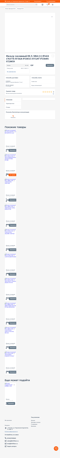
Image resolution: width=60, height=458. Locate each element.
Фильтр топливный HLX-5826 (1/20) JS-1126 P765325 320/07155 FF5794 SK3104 (10, 344)
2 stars (45, 92)
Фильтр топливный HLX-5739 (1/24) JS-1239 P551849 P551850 (10, 270)
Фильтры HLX (20, 8)
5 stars (51, 92)
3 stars (47, 92)
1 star (43, 92)
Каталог (33, 420)
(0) (53, 93)
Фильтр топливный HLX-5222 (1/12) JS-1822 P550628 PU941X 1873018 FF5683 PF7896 (10, 171)
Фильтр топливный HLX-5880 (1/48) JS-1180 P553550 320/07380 (10, 195)
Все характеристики (11, 71)
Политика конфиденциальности (11, 431)
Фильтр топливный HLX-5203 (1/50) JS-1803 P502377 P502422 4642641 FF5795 (10, 295)
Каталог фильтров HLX (10, 8)
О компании (34, 424)
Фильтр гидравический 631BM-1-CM (9, 400)
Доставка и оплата (35, 422)
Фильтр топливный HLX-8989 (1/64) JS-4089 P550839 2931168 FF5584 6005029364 (10, 319)
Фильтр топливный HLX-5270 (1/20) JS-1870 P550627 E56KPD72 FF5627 (10, 368)
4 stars (49, 92)
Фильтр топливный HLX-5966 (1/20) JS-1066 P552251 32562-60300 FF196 (10, 221)
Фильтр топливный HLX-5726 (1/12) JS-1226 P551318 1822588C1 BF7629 (10, 246)
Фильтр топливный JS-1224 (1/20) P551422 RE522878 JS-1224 (10, 147)
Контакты (33, 426)
